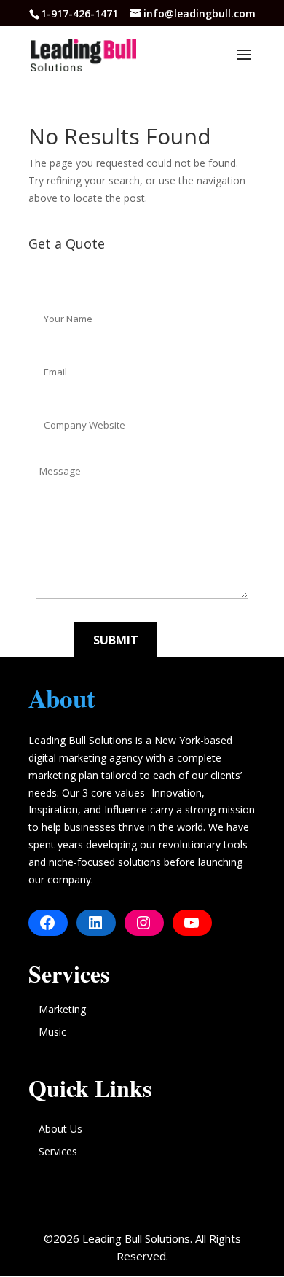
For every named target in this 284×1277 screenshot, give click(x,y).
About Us (60, 1129)
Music (52, 1032)
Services (58, 1151)
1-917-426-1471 (81, 13)
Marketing (62, 1009)
